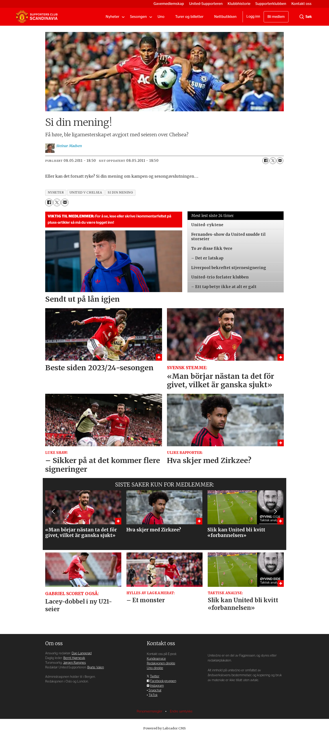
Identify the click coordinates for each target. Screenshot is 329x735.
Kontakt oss (301, 4)
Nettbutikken (225, 17)
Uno (161, 17)
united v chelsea (86, 192)
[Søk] (302, 17)
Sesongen (138, 17)
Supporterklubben (270, 4)
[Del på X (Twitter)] (272, 160)
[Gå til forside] (37, 17)
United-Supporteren (206, 4)
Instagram (157, 685)
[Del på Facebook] (265, 160)
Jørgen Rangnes (74, 662)
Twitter (154, 676)
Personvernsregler (150, 711)
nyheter (56, 192)
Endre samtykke (181, 711)
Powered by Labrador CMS (164, 728)
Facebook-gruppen (163, 681)
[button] (53, 511)
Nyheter (112, 17)
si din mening (120, 192)
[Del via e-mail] (280, 160)
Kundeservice (156, 658)
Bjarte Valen (95, 667)
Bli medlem (276, 17)
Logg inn (253, 16)
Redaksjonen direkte (161, 663)
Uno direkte (155, 668)
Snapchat (155, 690)
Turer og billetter (189, 17)
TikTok (153, 695)
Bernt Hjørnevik (74, 658)
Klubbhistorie (239, 4)
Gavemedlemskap (169, 4)
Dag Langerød (82, 653)
